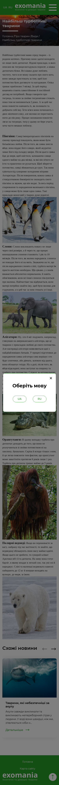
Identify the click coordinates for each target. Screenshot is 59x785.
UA (20, 398)
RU (40, 398)
